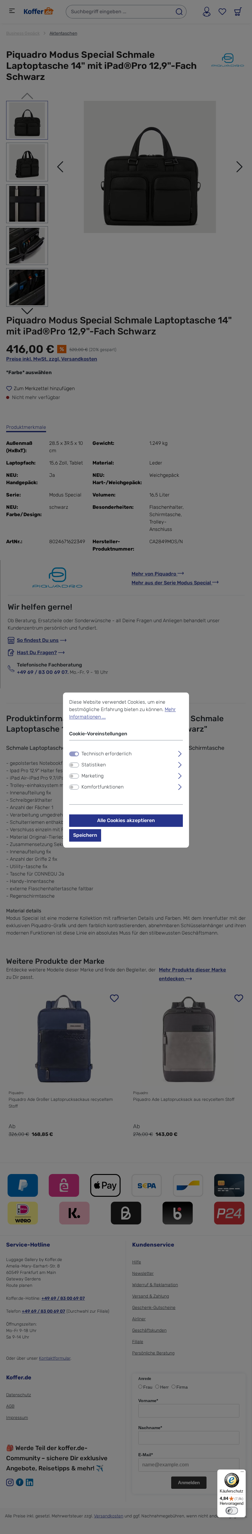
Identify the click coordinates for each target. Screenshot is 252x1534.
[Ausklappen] (180, 753)
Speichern (85, 835)
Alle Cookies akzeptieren (126, 821)
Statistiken (93, 765)
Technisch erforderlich (106, 754)
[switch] (74, 765)
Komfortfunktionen (102, 787)
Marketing (92, 776)
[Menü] (242, 1473)
